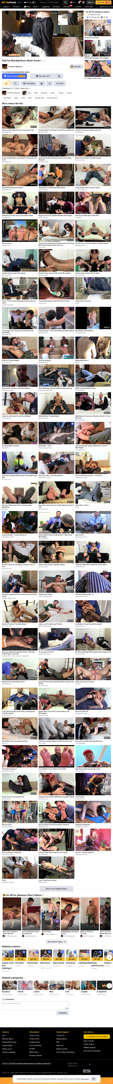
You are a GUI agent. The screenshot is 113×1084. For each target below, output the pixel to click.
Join (3, 1035)
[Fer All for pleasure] (5, 66)
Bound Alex (32, 963)
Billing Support (61, 1039)
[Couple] (88, 985)
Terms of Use (34, 1035)
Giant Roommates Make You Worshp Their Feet (55, 741)
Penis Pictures (52, 98)
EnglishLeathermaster (45, 390)
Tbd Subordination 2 (9, 769)
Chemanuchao (79, 771)
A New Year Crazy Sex (83, 301)
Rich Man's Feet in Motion (84, 331)
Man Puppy (42, 743)
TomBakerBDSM (80, 743)
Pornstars (56, 7)
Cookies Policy (34, 1042)
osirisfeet (19, 963)
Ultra (28, 7)
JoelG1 (77, 303)
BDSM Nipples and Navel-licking (70, 932)
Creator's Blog (7, 1045)
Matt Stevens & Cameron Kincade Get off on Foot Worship (92, 417)
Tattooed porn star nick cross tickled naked (17, 215)
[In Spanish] (104, 985)
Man (36, 93)
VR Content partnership (92, 1051)
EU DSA (32, 1049)
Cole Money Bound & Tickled (12, 188)
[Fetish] (25, 985)
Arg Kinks (78, 217)
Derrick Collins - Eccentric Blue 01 (51, 475)
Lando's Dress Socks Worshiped (13, 273)
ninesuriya (70, 963)
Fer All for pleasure (15, 66)
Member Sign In (7, 1039)
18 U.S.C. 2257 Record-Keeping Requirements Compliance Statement (26, 1063)
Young (69, 93)
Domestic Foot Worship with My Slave (88, 741)
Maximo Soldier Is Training (87, 932)
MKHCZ (77, 362)
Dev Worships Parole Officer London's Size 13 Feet (18, 565)
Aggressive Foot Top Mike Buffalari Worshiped (55, 215)
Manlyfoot (5, 509)
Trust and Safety (35, 1045)
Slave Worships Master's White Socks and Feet (55, 388)
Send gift (77, 66)
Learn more (85, 1079)
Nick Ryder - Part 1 (45, 446)
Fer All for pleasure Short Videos (24, 895)
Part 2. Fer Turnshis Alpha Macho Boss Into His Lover (19, 302)
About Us (59, 1045)
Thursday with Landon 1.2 (84, 594)
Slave (16, 98)
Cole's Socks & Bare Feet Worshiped (52, 565)
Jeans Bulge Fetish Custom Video (87, 188)
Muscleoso (45, 963)
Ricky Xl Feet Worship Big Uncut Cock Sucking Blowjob (55, 159)
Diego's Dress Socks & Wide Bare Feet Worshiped (56, 797)
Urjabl (77, 507)
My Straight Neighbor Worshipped (97, 58)
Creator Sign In (89, 1044)
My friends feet (6, 132)
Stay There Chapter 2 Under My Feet (10, 932)
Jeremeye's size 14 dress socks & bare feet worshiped (17, 331)
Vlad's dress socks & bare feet (13, 797)
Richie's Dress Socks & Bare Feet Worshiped (55, 273)
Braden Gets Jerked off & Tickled (87, 273)
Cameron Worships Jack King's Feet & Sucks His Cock (19, 159)
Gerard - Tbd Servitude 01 (84, 852)
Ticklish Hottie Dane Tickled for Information (91, 565)
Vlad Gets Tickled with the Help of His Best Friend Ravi (19, 476)
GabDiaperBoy (84, 963)
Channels (67, 6)
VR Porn (16, 7)
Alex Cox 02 (79, 535)
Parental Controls (35, 1055)
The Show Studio (80, 333)
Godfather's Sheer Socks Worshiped (88, 624)
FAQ (57, 1042)
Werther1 (78, 684)
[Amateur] (9, 985)
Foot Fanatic (79, 797)
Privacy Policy (34, 1039)
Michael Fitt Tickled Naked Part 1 (13, 682)
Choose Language (8, 1052)
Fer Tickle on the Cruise (93, 78)
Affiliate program (90, 1047)
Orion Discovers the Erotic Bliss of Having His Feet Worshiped (18, 712)
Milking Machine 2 (81, 360)
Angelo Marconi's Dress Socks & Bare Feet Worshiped (54, 712)
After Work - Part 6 (82, 505)
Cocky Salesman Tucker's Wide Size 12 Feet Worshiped (91, 447)
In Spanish (101, 991)
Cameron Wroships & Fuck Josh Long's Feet (18, 130)
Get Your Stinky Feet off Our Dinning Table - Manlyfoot (17, 506)
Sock (30, 98)
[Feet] (72, 985)
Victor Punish (79, 132)
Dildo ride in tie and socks (84, 682)
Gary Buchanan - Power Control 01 (14, 535)
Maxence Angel (43, 362)
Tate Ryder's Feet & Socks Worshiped (52, 188)
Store (35, 7)
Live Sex (78, 7)
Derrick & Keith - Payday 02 (11, 852)
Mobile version (7, 1049)
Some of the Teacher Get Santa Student (16, 388)
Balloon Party (7, 825)
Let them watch (43, 162)
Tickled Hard (42, 882)
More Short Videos (55, 942)
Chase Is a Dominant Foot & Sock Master (16, 416)
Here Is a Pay (6, 243)
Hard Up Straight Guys (45, 448)
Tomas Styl (42, 247)
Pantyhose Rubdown (82, 825)
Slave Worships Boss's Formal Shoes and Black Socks (19, 595)
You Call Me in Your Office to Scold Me (52, 769)
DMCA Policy (34, 1052)
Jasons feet (5, 245)
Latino (53, 93)
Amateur (44, 93)
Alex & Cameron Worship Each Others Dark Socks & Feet (56, 682)
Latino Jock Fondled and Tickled (50, 624)
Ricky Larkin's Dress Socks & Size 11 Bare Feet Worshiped (55, 536)
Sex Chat (89, 7)
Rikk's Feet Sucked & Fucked (85, 388)
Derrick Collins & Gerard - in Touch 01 (88, 475)
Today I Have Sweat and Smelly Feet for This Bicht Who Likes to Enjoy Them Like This (56, 244)
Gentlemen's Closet (45, 477)
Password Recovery (9, 1042)
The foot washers (45, 360)
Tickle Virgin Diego (45, 594)
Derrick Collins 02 (81, 711)
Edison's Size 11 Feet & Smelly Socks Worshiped (56, 331)
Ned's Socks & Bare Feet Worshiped (88, 158)
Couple (60, 93)
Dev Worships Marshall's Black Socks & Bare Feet (93, 652)
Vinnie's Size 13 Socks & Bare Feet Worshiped (91, 243)
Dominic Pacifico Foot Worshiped (14, 624)
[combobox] (50, 2)
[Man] (56, 985)
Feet (23, 98)
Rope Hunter (58, 963)
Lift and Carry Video (92, 38)
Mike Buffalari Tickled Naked (49, 416)
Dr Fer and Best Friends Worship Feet (30, 932)
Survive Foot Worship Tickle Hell (87, 215)
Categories (46, 7)
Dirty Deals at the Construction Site (87, 769)
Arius (4, 880)
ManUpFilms (5, 448)
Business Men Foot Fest (10, 446)
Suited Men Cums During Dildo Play (14, 741)
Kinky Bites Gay (80, 799)
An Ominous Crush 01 (46, 652)
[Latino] (41, 985)
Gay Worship (39, 98)
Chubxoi (107, 963)
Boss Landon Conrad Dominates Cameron (54, 825)
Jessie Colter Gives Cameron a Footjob (53, 852)
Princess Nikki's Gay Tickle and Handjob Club (15, 656)
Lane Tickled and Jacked (47, 880)
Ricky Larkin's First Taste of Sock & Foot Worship (56, 130)
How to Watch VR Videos (65, 1052)
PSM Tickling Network (45, 596)
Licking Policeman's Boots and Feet (88, 130)
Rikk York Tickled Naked (10, 360)
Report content (61, 1049)
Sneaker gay (42, 303)
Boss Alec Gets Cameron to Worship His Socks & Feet (56, 506)
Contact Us (60, 1035)
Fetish (20, 991)
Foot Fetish (7, 98)
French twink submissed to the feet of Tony (54, 301)
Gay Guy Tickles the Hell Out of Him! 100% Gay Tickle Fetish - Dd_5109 (18, 653)
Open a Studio (89, 1041)
